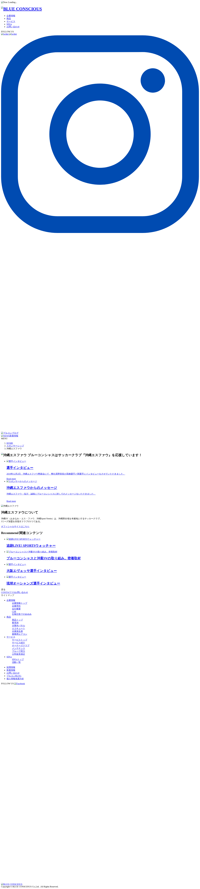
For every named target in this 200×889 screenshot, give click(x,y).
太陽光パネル (18, 625)
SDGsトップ (18, 659)
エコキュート (18, 628)
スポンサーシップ (15, 446)
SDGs (9, 24)
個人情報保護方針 (15, 679)
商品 (9, 18)
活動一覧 (16, 662)
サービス (11, 21)
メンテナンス (18, 648)
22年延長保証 (18, 654)
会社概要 (16, 609)
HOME (10, 443)
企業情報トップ (19, 603)
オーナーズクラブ (20, 645)
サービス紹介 (18, 643)
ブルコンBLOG (14, 676)
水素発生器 (17, 631)
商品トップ (17, 620)
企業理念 (16, 606)
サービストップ (19, 640)
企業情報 (11, 16)
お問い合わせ (13, 27)
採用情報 (11, 667)
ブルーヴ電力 (18, 651)
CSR (14, 611)
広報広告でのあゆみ (22, 614)
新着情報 (11, 670)
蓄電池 (15, 623)
